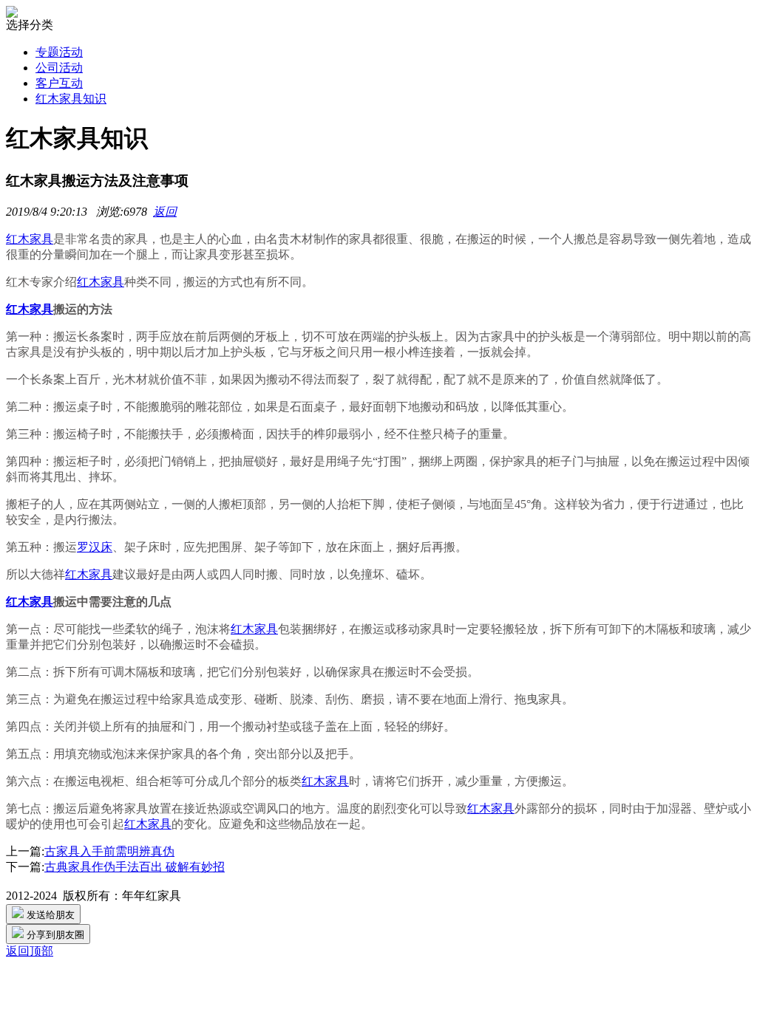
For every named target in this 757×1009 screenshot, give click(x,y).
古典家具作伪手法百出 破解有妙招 (134, 867)
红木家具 (29, 239)
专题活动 (59, 52)
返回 (165, 211)
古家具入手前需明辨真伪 (109, 851)
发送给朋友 (49, 914)
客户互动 (59, 83)
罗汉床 (94, 547)
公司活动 (59, 67)
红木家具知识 (70, 98)
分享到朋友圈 (54, 934)
